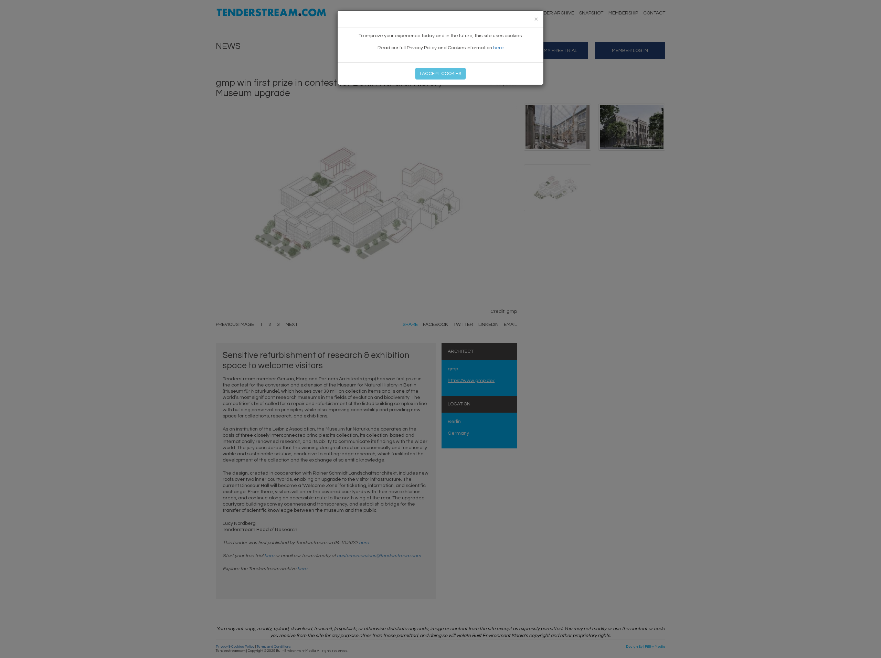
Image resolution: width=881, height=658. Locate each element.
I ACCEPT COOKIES (440, 73)
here (498, 47)
